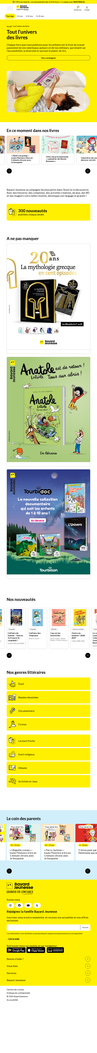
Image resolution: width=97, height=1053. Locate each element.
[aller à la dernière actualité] (9, 171)
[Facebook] (19, 905)
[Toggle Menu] (10, 8)
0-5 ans (20, 16)
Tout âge (10, 16)
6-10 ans (29, 16)
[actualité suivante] (87, 171)
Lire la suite (13, 939)
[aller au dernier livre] (9, 655)
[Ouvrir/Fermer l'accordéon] (87, 959)
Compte (87, 10)
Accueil (9, 26)
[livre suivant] (87, 655)
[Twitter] (37, 905)
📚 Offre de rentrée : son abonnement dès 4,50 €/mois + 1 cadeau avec (48, 2)
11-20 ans (40, 16)
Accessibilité (12, 999)
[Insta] (10, 905)
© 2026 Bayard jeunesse (17, 996)
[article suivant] (87, 871)
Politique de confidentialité (18, 993)
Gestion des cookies (15, 989)
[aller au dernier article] (9, 871)
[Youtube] (28, 905)
